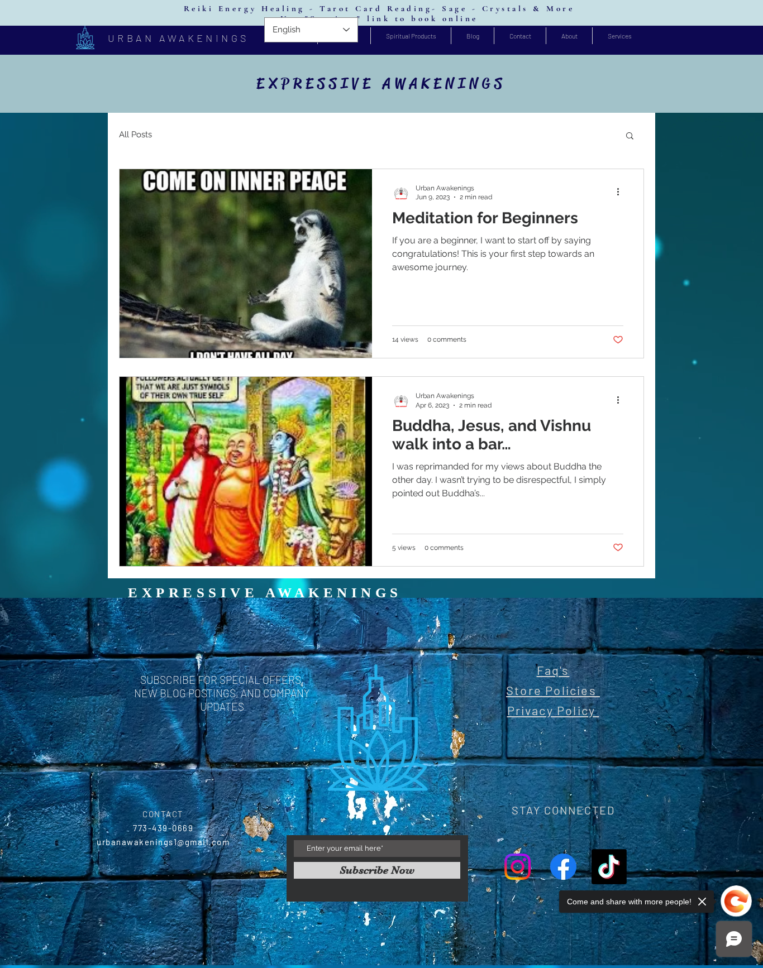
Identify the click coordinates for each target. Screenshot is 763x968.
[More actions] (621, 192)
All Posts (135, 135)
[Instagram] (517, 866)
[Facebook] (563, 866)
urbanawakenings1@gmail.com (163, 842)
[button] (629, 136)
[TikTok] (609, 866)
